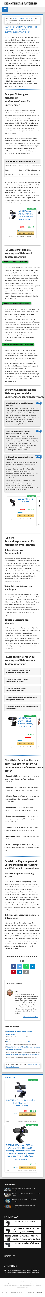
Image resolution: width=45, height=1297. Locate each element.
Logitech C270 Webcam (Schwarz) (25, 1243)
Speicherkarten (7, 1285)
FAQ (31, 18)
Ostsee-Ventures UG (16, 1292)
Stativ (26, 1283)
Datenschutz (31, 1292)
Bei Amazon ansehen (25, 233)
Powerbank (38, 1285)
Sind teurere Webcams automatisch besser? (20, 1042)
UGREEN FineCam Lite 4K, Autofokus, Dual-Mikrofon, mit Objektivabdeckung (25, 215)
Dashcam (22, 1285)
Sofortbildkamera (29, 1285)
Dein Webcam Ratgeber (20, 3)
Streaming (6, 1283)
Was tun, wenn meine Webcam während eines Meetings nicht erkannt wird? (21, 698)
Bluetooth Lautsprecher (22, 1287)
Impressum (39, 1292)
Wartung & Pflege (23, 18)
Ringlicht (22, 1283)
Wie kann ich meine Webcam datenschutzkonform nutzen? (16, 689)
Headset (12, 1283)
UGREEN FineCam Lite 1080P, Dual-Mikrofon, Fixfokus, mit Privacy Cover (25, 722)
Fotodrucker (38, 1283)
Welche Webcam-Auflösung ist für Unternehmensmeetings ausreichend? (18, 671)
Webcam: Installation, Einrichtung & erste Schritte (24, 1200)
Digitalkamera (15, 1285)
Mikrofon (17, 1283)
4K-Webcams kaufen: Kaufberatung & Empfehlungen (23, 1206)
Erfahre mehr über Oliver (30, 1017)
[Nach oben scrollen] (42, 1294)
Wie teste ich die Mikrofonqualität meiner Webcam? (22, 1055)
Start (14, 18)
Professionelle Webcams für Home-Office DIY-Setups (26, 1195)
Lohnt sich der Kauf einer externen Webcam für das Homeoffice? (22, 707)
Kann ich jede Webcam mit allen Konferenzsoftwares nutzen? (17, 680)
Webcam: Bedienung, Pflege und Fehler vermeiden (24, 1189)
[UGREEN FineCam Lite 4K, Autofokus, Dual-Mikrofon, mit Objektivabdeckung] (20, 1097)
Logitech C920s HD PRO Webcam (25, 500)
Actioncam (31, 1283)
